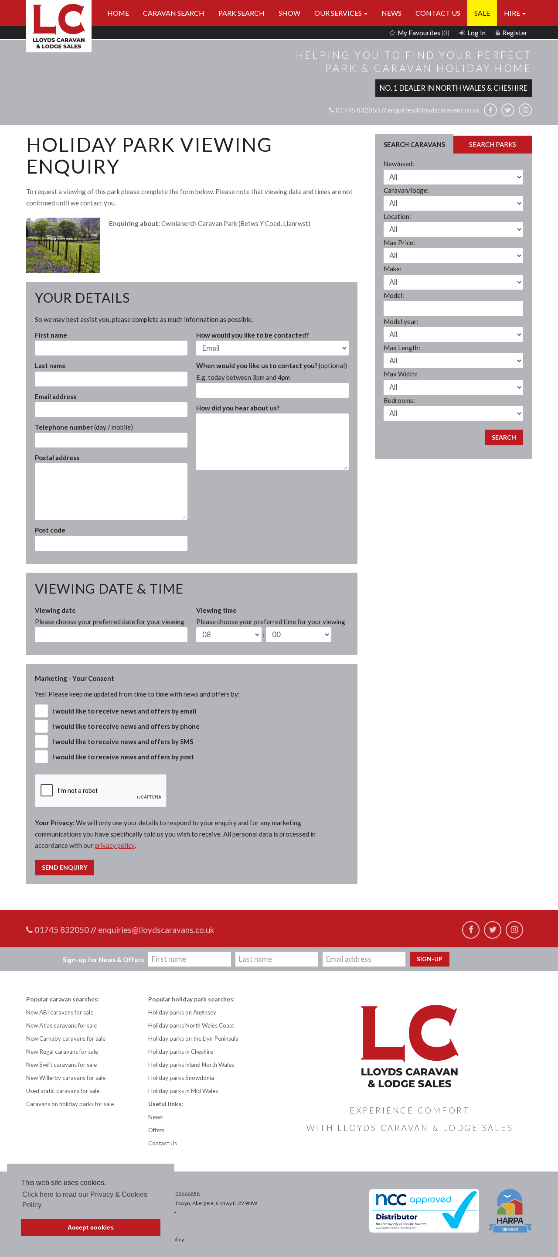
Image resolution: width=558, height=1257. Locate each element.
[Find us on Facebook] (490, 109)
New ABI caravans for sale (59, 1012)
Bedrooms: (399, 400)
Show (289, 13)
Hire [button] (512, 13)
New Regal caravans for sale (62, 1051)
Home (118, 13)
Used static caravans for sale (62, 1090)
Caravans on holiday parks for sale (70, 1103)
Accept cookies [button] (91, 1227)
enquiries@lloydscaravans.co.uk (434, 110)
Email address (55, 396)
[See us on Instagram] (525, 109)
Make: (392, 269)
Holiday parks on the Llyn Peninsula (193, 1038)
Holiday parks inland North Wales (191, 1064)
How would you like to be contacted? (252, 335)
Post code (50, 530)
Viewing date (109, 615)
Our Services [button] (338, 13)
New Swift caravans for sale (61, 1064)
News (391, 13)
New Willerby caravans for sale (65, 1077)
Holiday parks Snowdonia (181, 1077)
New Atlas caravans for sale (61, 1025)
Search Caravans (414, 144)
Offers (156, 1130)
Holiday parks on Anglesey (182, 1012)
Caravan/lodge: (406, 190)
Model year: (401, 321)
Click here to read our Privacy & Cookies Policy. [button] (84, 1200)
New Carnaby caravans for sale (65, 1038)
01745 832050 (357, 110)
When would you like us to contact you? (271, 371)
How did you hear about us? (237, 408)
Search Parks (492, 144)
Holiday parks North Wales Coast (191, 1025)
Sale (482, 13)
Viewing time (270, 615)
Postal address (57, 457)
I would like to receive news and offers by (124, 711)
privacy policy (115, 845)
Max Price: (399, 242)
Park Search (241, 13)
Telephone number (84, 427)
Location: (397, 216)
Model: (394, 295)
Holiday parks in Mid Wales (183, 1090)
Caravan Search (173, 13)
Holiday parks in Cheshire (180, 1051)
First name (51, 335)
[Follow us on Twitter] (508, 109)
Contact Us (437, 13)
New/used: (399, 163)
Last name (50, 365)
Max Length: (402, 348)
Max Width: (401, 374)
